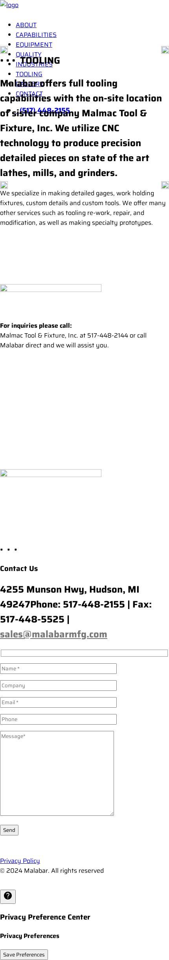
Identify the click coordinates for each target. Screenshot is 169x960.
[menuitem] (92, 25)
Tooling (29, 74)
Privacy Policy (20, 861)
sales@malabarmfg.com (53, 634)
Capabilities (36, 35)
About (26, 25)
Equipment (34, 45)
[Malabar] (84, 7)
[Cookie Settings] (8, 897)
